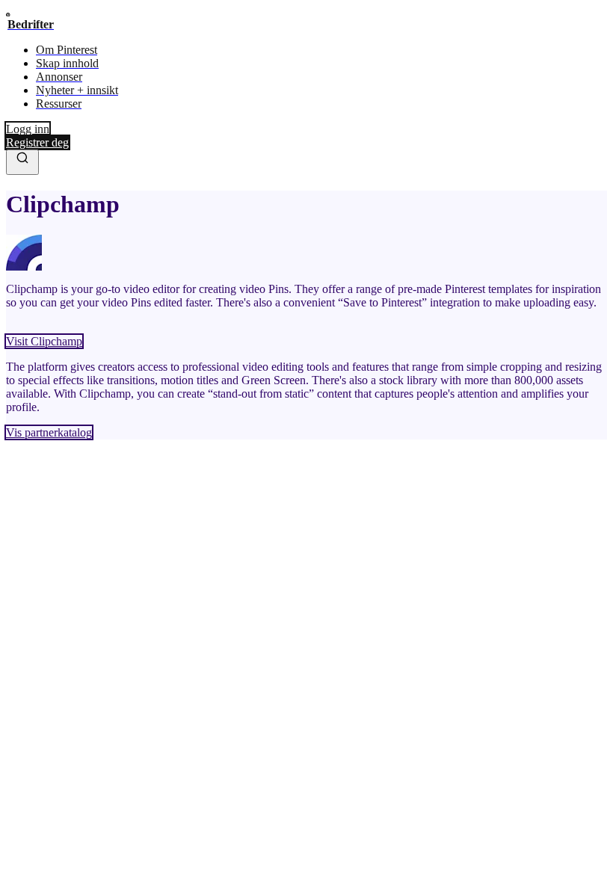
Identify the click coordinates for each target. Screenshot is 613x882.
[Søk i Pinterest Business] (22, 162)
